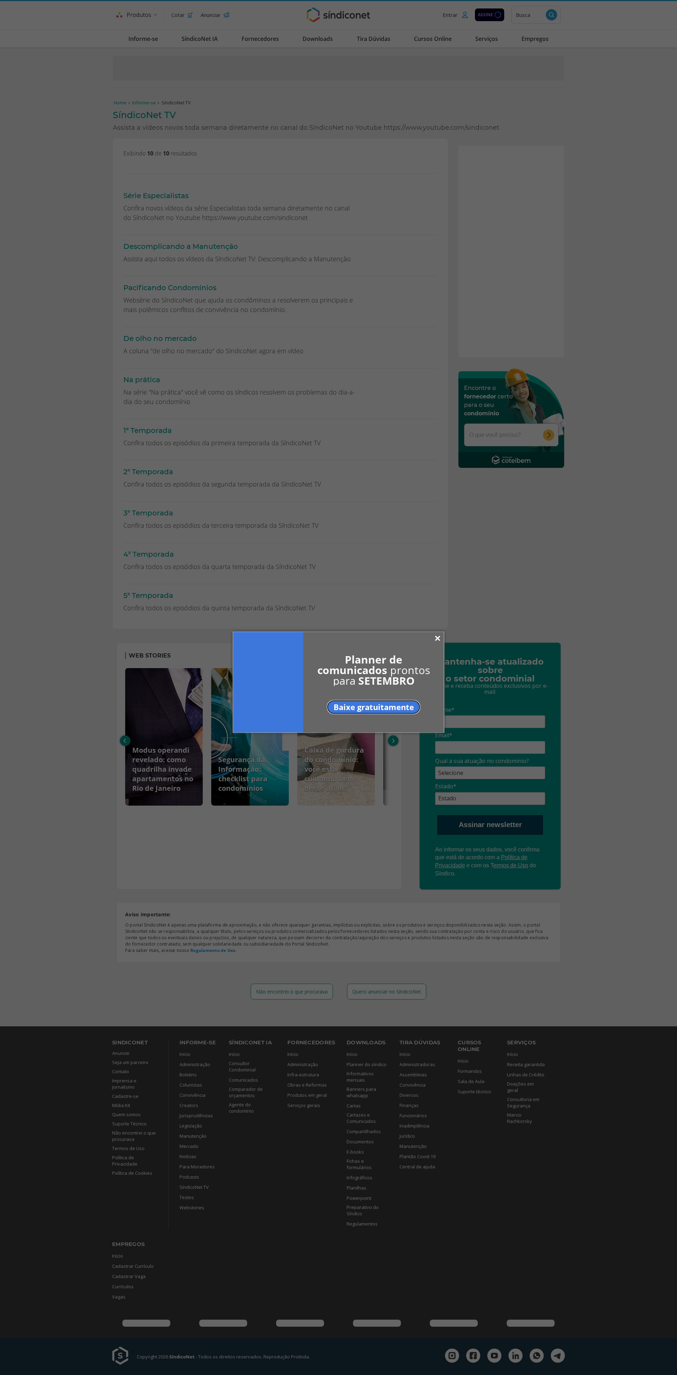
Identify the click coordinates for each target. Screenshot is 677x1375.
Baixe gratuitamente (374, 706)
